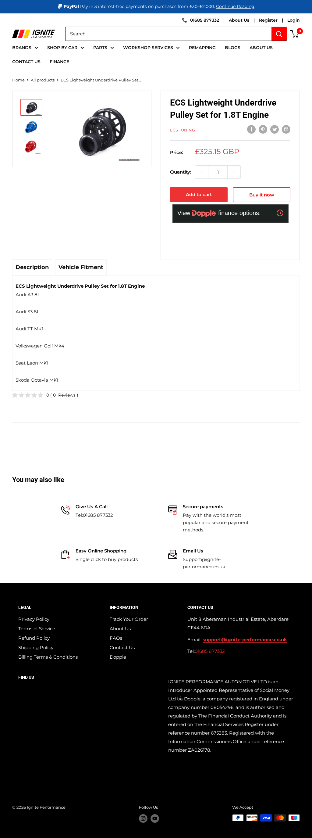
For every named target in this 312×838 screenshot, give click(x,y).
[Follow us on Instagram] (143, 818)
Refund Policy (34, 638)
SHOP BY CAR (62, 47)
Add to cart (199, 194)
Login (293, 20)
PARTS (100, 47)
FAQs (116, 638)
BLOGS (232, 47)
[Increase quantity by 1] (234, 172)
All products (43, 79)
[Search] (279, 34)
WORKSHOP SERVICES (148, 47)
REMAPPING (202, 47)
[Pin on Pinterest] (263, 129)
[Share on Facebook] (251, 129)
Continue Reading (235, 6)
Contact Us (122, 647)
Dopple (118, 657)
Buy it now (261, 195)
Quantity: (180, 172)
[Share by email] (286, 129)
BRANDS (21, 47)
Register (268, 20)
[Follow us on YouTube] (155, 818)
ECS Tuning (182, 130)
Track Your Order (129, 619)
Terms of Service (36, 628)
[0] (295, 34)
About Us (239, 20)
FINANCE (59, 61)
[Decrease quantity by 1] (201, 172)
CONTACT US (26, 61)
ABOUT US (261, 47)
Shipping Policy (35, 647)
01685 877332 (204, 20)
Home (18, 79)
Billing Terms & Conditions (48, 657)
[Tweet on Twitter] (274, 129)
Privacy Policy (33, 619)
